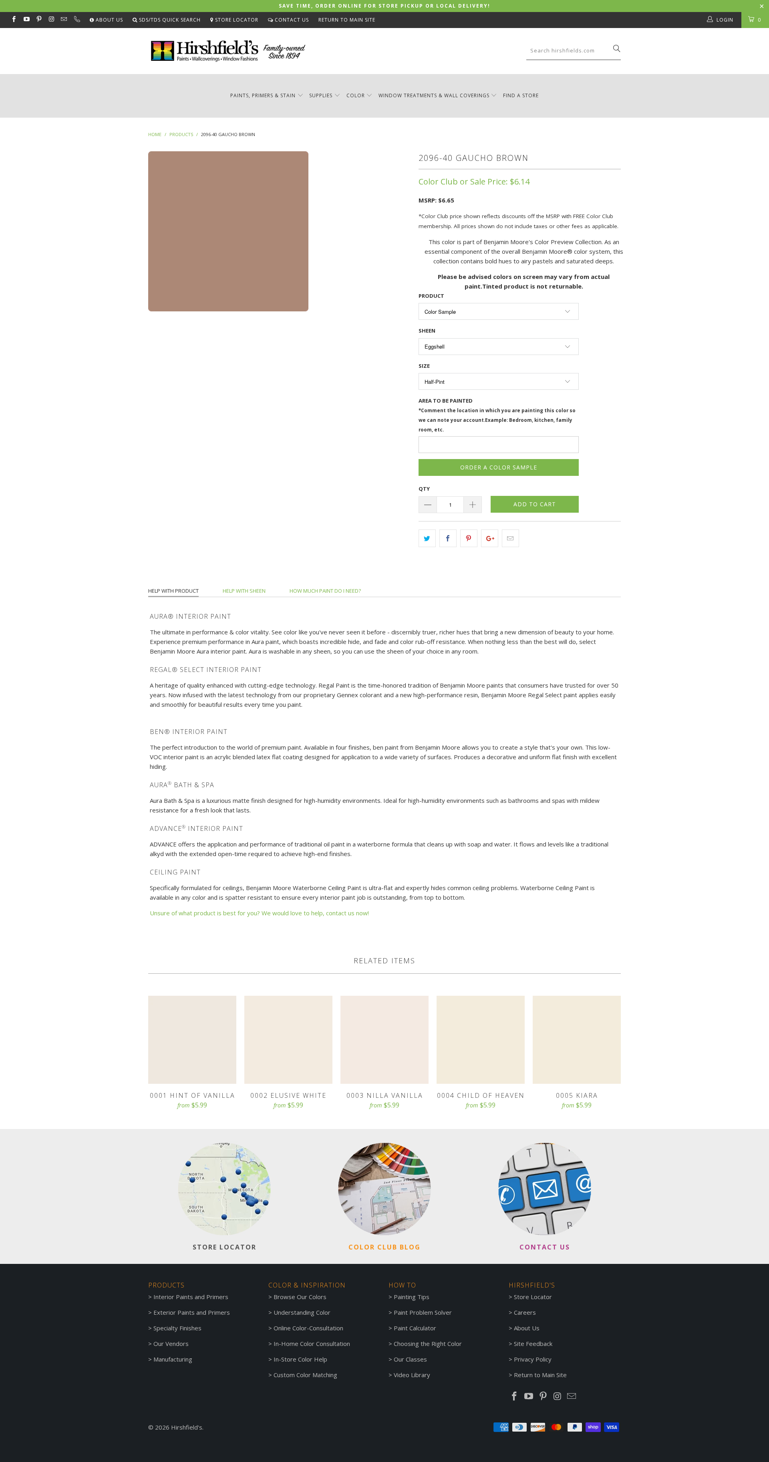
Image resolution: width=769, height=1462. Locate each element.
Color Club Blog (384, 1247)
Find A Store (521, 95)
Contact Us (291, 19)
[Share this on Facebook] (448, 538)
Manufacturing (172, 1359)
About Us (108, 19)
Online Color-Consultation (308, 1328)
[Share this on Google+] (489, 538)
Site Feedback (533, 1344)
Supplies (320, 95)
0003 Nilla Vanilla (384, 1040)
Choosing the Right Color (428, 1344)
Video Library (412, 1375)
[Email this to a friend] (510, 538)
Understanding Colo (301, 1312)
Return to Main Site (346, 19)
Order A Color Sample (498, 467)
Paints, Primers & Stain (263, 95)
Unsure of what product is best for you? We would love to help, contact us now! (259, 913)
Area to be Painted (497, 415)
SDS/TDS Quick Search (169, 19)
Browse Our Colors (300, 1297)
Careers (525, 1312)
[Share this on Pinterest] (468, 538)
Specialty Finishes (177, 1328)
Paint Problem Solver (423, 1312)
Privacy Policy (533, 1359)
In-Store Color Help (300, 1359)
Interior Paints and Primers (190, 1297)
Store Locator (235, 19)
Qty (424, 488)
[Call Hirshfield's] (76, 20)
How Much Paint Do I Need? (325, 590)
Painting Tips (411, 1297)
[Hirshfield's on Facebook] (13, 19)
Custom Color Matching (305, 1375)
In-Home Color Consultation (312, 1344)
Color (355, 95)
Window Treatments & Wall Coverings (433, 95)
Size (424, 365)
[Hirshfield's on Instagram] (51, 19)
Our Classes (410, 1359)
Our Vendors (171, 1344)
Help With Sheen (244, 590)
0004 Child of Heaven (481, 1040)
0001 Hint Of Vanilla (192, 1040)
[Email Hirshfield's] (63, 19)
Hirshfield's (186, 1427)
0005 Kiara (577, 1040)
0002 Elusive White (288, 1040)
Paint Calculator (415, 1328)
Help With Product (173, 590)
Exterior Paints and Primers (191, 1312)
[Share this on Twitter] (427, 538)
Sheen (427, 330)
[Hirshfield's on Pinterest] (38, 19)
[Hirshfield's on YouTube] (25, 19)
